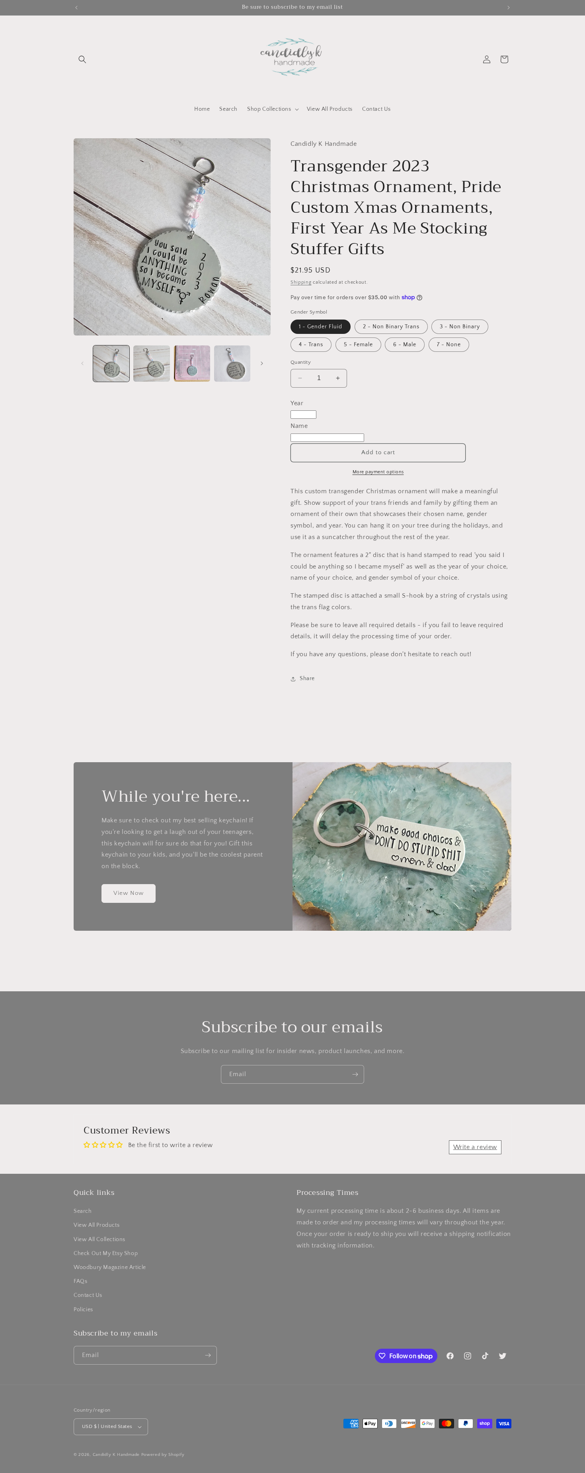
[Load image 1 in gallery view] (111, 363)
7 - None (449, 344)
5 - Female (358, 344)
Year (297, 403)
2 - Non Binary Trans (391, 327)
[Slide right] (262, 363)
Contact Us (88, 1295)
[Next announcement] (508, 7)
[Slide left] (82, 363)
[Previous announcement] (76, 7)
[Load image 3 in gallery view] (192, 363)
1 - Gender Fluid (320, 327)
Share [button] (307, 678)
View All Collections (99, 1239)
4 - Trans (311, 344)
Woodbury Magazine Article (110, 1267)
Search (83, 1211)
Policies (83, 1309)
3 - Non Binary (460, 327)
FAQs (80, 1281)
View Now (128, 893)
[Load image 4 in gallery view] (232, 363)
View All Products (96, 1225)
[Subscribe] (355, 1074)
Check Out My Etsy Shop (106, 1253)
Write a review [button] (475, 1147)
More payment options (378, 472)
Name (299, 426)
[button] (82, 59)
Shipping (301, 282)
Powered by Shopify (163, 1454)
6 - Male (404, 344)
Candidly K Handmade (116, 1454)
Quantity (301, 362)
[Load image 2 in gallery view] (151, 363)
